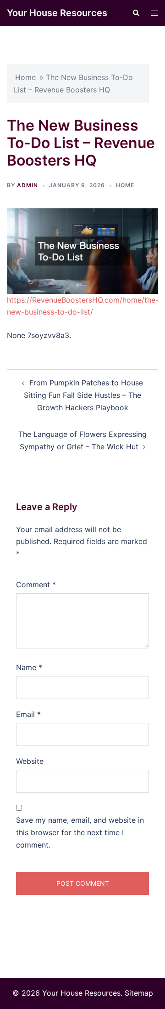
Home (25, 77)
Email (28, 714)
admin (27, 185)
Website (30, 761)
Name (29, 667)
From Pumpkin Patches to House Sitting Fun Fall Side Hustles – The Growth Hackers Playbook (83, 395)
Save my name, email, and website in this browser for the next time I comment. (80, 832)
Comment (36, 584)
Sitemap (139, 993)
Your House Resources (57, 12)
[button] (135, 13)
